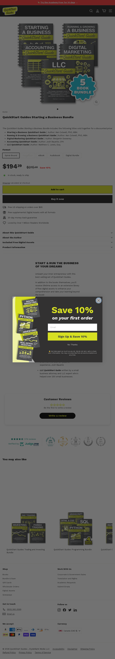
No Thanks (72, 345)
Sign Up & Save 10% (72, 336)
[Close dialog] (98, 300)
